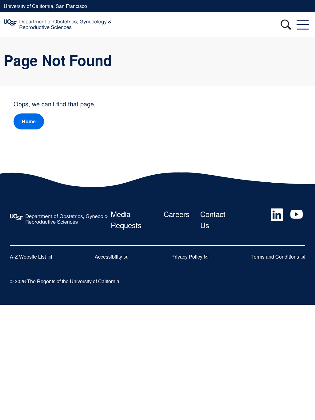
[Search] (286, 24)
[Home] (57, 24)
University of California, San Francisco (45, 6)
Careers (176, 213)
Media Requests (126, 219)
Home (29, 121)
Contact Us (212, 219)
